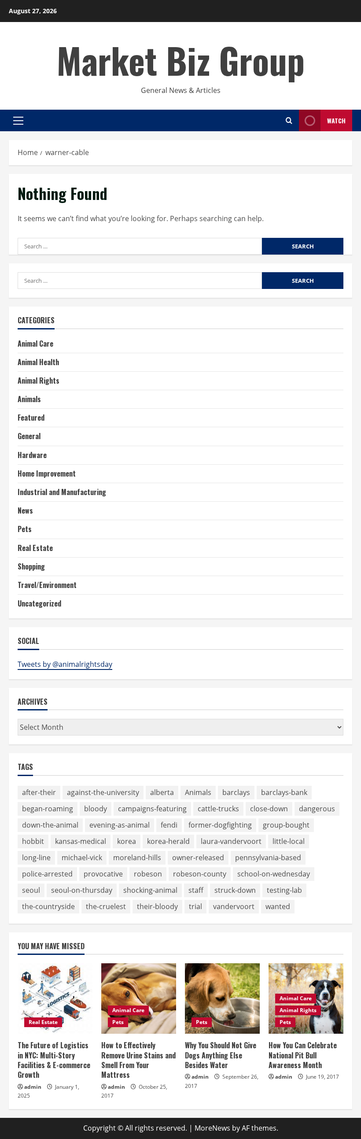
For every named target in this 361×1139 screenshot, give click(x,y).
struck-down (235, 890)
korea (126, 841)
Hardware (32, 455)
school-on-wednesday (273, 874)
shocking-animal (150, 890)
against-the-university (103, 792)
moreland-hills (137, 857)
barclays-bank (284, 792)
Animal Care (35, 343)
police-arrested (47, 874)
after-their (39, 792)
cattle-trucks (218, 809)
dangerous (317, 809)
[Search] (289, 120)
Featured (31, 417)
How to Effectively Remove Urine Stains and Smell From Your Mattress (138, 1060)
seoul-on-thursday (81, 890)
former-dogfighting (220, 825)
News (25, 510)
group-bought (286, 825)
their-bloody (157, 906)
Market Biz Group (181, 60)
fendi (169, 825)
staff (195, 890)
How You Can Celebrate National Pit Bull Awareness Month (303, 1055)
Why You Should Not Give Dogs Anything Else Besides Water (220, 1055)
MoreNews (212, 1128)
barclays (236, 792)
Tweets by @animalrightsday (65, 664)
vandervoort (233, 906)
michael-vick (82, 857)
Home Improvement (47, 473)
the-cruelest (106, 906)
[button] (18, 120)
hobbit (33, 841)
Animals (29, 399)
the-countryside (48, 906)
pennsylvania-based (268, 857)
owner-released (198, 857)
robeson (148, 874)
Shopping (31, 566)
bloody (95, 809)
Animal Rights (38, 380)
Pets (25, 529)
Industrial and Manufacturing (62, 492)
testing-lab (284, 890)
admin (32, 1087)
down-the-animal (50, 825)
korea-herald (168, 841)
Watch (336, 120)
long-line (36, 857)
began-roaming (47, 809)
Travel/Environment (47, 585)
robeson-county (199, 874)
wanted (277, 906)
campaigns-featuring (152, 809)
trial (195, 906)
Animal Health (38, 362)
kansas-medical (80, 841)
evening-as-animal (119, 825)
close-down (269, 809)
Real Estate (35, 548)
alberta (162, 792)
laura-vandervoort (231, 841)
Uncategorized (39, 603)
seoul (31, 890)
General (29, 436)
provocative (103, 874)
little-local (289, 841)
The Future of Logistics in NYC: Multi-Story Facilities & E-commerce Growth (54, 1060)
